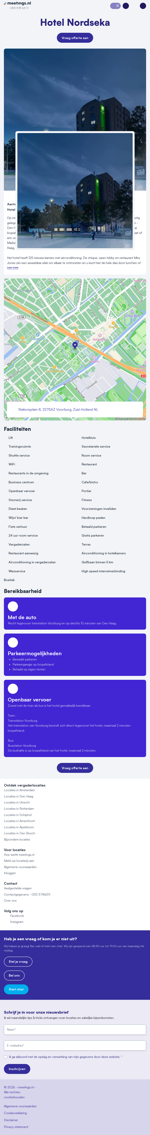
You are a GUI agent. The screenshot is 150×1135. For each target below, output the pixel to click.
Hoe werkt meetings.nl (19, 855)
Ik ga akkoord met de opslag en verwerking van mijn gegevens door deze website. (65, 1057)
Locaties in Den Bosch (19, 833)
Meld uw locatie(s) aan (19, 861)
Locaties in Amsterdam (19, 790)
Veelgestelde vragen (18, 888)
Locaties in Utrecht (17, 802)
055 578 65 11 (19, 8)
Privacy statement (16, 1127)
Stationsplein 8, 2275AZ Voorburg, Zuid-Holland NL (58, 409)
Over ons (10, 900)
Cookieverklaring (15, 1113)
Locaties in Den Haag (18, 796)
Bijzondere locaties (17, 839)
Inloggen (10, 873)
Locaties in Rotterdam (19, 809)
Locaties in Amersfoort (19, 821)
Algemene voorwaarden (20, 867)
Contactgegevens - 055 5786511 (27, 894)
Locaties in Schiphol (18, 815)
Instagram (16, 922)
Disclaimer (11, 1120)
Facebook (17, 916)
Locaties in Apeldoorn (19, 827)
